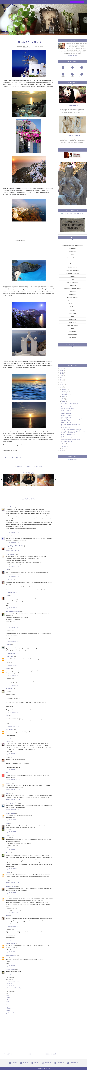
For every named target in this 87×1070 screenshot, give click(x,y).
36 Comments (38, 47)
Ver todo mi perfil (72, 55)
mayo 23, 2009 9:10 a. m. (12, 550)
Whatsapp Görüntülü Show (13, 981)
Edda (7, 716)
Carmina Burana (72, 294)
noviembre (65, 391)
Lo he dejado (72, 310)
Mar (7, 757)
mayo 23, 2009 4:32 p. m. (13, 665)
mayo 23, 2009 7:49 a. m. (12, 532)
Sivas (7, 995)
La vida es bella (72, 304)
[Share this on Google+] (8, 457)
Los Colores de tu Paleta (68, 438)
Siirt (7, 1005)
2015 (61, 377)
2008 (61, 450)
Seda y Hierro (65, 412)
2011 (61, 384)
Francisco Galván (11, 886)
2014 (61, 379)
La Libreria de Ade (66, 441)
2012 (61, 382)
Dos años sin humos (72, 301)
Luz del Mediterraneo (67, 408)
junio (63, 400)
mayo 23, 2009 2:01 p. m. (13, 641)
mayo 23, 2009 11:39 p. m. (13, 779)
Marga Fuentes (10, 554)
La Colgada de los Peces (13, 611)
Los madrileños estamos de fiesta (70, 424)
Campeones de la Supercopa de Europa (72, 288)
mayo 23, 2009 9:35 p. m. (13, 712)
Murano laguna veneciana (72, 325)
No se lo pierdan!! (66, 417)
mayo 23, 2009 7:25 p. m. (13, 685)
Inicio (29, 1054)
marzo (64, 445)
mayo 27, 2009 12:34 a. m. (13, 966)
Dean (7, 823)
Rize (7, 999)
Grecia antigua (27, 466)
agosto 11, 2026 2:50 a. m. (13, 1013)
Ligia (7, 773)
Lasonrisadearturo (11, 955)
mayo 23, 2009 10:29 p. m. (13, 754)
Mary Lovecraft (10, 969)
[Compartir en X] (5, 457)
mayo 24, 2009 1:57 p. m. (13, 882)
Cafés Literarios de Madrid (72, 282)
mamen (8, 668)
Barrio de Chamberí (72, 267)
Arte (16, 466)
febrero (64, 446)
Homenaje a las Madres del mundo (71, 439)
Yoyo (7, 595)
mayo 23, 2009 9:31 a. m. (12, 566)
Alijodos (8, 536)
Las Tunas (72, 307)
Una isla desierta (66, 426)
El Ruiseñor (64, 436)
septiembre (65, 394)
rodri (7, 570)
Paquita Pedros (10, 813)
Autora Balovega (72, 251)
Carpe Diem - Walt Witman (72, 298)
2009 (61, 388)
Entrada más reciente (8, 1054)
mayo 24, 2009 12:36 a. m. (13, 789)
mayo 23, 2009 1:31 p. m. (13, 627)
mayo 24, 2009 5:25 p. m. (13, 926)
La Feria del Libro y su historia (69, 403)
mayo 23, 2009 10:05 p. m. (13, 726)
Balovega (72, 255)
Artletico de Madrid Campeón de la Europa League (72, 245)
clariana (8, 853)
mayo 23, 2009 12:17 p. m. (13, 608)
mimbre (8, 835)
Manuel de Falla (72, 313)
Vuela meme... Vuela (67, 422)
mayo (63, 401)
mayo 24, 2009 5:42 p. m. (13, 940)
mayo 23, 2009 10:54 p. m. (13, 769)
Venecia (72, 328)
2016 (61, 375)
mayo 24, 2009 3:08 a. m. (12, 820)
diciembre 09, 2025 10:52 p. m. (14, 988)
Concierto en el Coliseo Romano (70, 407)
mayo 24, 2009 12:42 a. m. (13, 799)
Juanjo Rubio (9, 656)
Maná (72, 316)
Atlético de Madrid (72, 248)
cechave (8, 783)
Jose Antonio (9, 729)
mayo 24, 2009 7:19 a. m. (12, 832)
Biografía (73, 276)
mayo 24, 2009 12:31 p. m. (13, 849)
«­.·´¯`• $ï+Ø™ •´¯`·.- (12, 803)
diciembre (65, 389)
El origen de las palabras (68, 433)
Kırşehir (8, 1006)
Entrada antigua (50, 1054)
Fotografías (20, 466)
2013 (61, 381)
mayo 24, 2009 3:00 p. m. (13, 912)
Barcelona (72, 264)
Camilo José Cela (72, 285)
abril (63, 443)
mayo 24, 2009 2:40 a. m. (12, 810)
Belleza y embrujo (66, 410)
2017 (61, 374)
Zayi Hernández (10, 943)
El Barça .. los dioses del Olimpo (70, 405)
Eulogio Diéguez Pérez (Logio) (14, 546)
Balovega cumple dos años (72, 258)
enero (63, 448)
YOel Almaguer (72, 337)
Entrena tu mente (66, 420)
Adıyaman (8, 1008)
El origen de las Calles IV (68, 434)
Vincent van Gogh (72, 331)
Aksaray (8, 1010)
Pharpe (8, 872)
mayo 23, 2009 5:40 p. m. (13, 675)
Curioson (8, 644)
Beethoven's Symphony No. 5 (73, 270)
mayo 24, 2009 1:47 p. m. (13, 869)
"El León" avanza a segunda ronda (71, 429)
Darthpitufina (10, 580)
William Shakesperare (72, 334)
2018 (61, 372)
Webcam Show (10, 985)
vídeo (40, 466)
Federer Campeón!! (66, 415)
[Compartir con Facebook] (20, 457)
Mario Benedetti (72, 319)
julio (63, 398)
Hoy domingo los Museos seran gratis (72, 419)
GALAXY (8, 741)
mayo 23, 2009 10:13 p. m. (13, 738)
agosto (64, 396)
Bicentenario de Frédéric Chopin (72, 273)
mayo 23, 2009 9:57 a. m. (12, 576)
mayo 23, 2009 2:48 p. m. (13, 653)
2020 (61, 368)
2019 (61, 370)
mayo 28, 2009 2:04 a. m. (12, 974)
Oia (32, 466)
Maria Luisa (9, 688)
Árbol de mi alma (66, 427)
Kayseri (8, 997)
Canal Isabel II (73, 291)
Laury (7, 793)
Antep (7, 1001)
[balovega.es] (72, 157)
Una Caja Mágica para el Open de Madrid (73, 431)
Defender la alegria (66, 413)
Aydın (7, 1003)
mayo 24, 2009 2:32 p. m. (13, 893)
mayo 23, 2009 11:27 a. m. (13, 592)
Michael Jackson (72, 322)
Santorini (36, 466)
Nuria (7, 916)
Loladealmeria (10, 507)
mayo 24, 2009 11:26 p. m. (13, 952)
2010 (61, 386)
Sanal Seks (9, 983)
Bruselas (72, 279)
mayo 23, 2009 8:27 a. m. (12, 542)
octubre (64, 393)
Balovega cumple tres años (72, 261)
